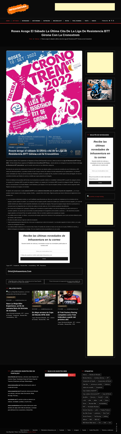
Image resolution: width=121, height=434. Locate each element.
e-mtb (84, 400)
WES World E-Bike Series (89, 422)
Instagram (76, 430)
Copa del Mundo (106, 394)
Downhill (100, 397)
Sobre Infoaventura (24, 430)
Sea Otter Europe (87, 413)
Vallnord (85, 419)
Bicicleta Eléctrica (87, 378)
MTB (38, 265)
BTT (11, 265)
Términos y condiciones (107, 430)
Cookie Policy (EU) (93, 430)
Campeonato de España (89, 381)
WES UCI (97, 419)
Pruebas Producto (105, 410)
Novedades (25, 20)
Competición (16, 265)
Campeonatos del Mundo (104, 381)
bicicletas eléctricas (99, 378)
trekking (106, 416)
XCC (100, 422)
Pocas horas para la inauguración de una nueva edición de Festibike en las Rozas (64, 281)
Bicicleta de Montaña (15, 313)
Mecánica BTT (57, 20)
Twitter (69, 430)
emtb (101, 400)
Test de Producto (87, 416)
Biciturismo (36, 20)
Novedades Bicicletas (93, 406)
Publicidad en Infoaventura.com (48, 430)
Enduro (107, 400)
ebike (89, 400)
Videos (94, 20)
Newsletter (35, 430)
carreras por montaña (96, 384)
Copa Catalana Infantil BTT (90, 390)
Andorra (85, 374)
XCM (104, 422)
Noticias (21, 144)
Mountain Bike (23, 265)
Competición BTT (13, 144)
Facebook (61, 430)
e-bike (106, 397)
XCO (110, 422)
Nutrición (46, 20)
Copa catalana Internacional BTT (91, 394)
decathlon (85, 397)
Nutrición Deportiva (88, 410)
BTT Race (16, 20)
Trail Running (76, 20)
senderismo (97, 413)
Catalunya (107, 384)
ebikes (95, 400)
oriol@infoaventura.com (23, 147)
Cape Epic (85, 384)
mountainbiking (32, 265)
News (8, 20)
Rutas (67, 20)
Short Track (106, 413)
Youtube (84, 430)
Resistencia (43, 265)
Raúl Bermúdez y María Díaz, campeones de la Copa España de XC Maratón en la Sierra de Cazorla (24, 281)
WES (90, 419)
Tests (86, 20)
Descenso (93, 397)
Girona (84, 403)
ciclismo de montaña (88, 387)
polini (96, 410)
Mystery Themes (32, 432)
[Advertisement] (85, 6)
